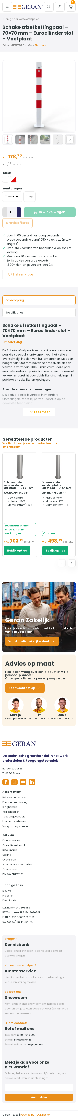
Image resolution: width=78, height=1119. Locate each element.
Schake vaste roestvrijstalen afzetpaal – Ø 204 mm (18, 485)
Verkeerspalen (10, 811)
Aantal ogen (12, 188)
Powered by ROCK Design (35, 1114)
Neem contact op (21, 688)
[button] (70, 139)
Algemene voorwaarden (17, 864)
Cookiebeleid (10, 869)
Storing (6, 854)
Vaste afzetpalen (29, 19)
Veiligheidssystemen (15, 826)
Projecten (7, 895)
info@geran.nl (22, 1039)
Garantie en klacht (13, 845)
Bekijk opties (17, 551)
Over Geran (9, 859)
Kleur (7, 173)
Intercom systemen (14, 821)
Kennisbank (17, 944)
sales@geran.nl (34, 1044)
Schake (40, 45)
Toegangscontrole (13, 816)
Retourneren (9, 850)
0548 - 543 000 (25, 1035)
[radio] (5, 179)
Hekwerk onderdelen (14, 797)
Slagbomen (9, 807)
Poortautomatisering (15, 802)
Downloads (9, 900)
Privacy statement (13, 874)
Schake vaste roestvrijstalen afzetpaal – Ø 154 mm (56, 485)
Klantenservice (11, 840)
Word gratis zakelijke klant (28, 641)
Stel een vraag (22, 274)
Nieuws (6, 891)
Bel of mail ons (19, 1028)
